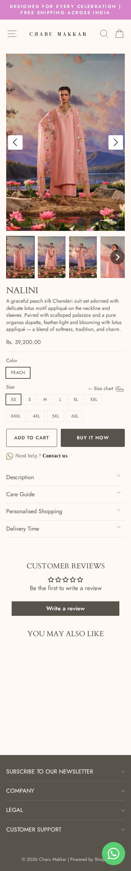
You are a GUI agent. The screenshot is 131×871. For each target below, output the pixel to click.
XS (13, 399)
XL (76, 399)
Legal (14, 810)
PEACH (18, 372)
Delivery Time (22, 528)
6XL (74, 416)
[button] (20, 257)
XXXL (15, 416)
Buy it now (93, 437)
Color (11, 360)
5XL (55, 416)
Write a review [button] (65, 608)
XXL (93, 399)
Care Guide (20, 494)
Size (60, 387)
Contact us (54, 456)
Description (20, 477)
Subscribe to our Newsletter (49, 771)
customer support (33, 829)
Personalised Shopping (34, 511)
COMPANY (20, 791)
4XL (36, 416)
